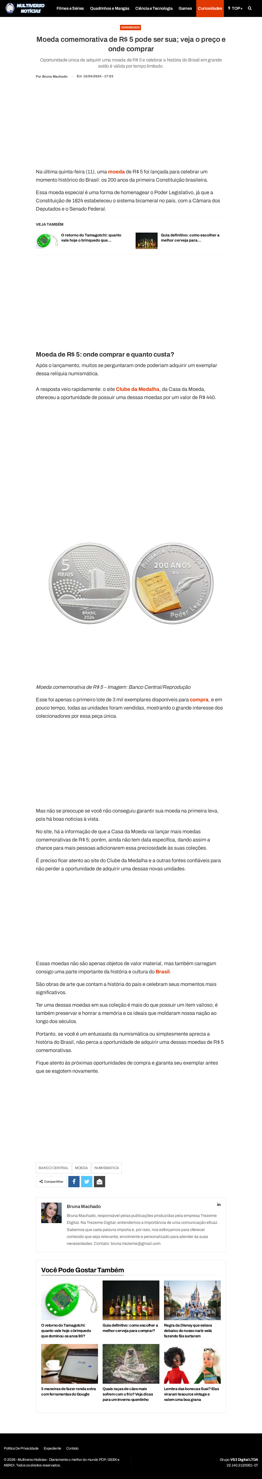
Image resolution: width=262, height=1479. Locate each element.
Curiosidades (210, 8)
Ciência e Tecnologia (153, 8)
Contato (72, 1448)
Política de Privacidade (21, 1448)
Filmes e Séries (70, 8)
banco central (53, 1168)
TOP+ (237, 8)
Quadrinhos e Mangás (109, 8)
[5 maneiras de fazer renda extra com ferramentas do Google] (69, 1364)
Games (185, 8)
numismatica (106, 1168)
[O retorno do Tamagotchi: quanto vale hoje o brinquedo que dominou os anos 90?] (47, 241)
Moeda (81, 1168)
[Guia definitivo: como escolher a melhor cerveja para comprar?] (147, 241)
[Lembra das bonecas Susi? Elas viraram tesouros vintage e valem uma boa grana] (192, 1364)
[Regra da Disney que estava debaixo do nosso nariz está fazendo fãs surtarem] (192, 1300)
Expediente (52, 1448)
